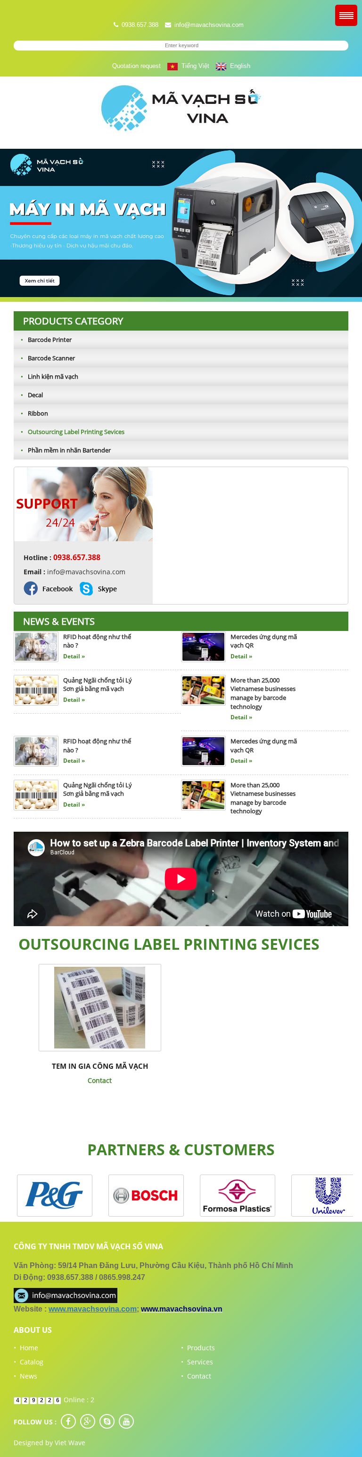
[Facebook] (68, 1421)
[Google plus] (87, 1421)
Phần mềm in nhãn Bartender (66, 450)
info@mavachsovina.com (209, 24)
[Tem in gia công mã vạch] (100, 1007)
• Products (198, 1347)
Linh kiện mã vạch (49, 376)
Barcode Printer (46, 339)
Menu (346, 15)
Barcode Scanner (48, 358)
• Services (197, 1361)
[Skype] (107, 1421)
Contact (100, 1080)
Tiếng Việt (193, 65)
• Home (26, 1347)
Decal (32, 395)
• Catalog (28, 1361)
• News (25, 1376)
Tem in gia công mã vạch (100, 1066)
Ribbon (34, 413)
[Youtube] (126, 1421)
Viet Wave (70, 1442)
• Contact (196, 1376)
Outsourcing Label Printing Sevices (72, 431)
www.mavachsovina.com (93, 1309)
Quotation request (136, 65)
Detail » (74, 658)
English (238, 65)
